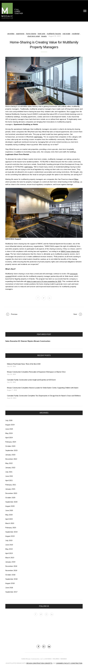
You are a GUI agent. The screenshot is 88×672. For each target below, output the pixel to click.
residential (75, 34)
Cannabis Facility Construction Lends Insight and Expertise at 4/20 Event (31, 380)
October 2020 (10, 497)
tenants (44, 36)
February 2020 (10, 527)
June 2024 (9, 429)
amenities (10, 34)
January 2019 (10, 562)
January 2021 (10, 489)
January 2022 (10, 467)
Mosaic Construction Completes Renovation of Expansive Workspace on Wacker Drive (36, 372)
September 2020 (11, 502)
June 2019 (9, 545)
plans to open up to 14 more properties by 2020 (44, 281)
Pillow (76, 179)
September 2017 (11, 592)
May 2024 (9, 433)
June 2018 (9, 588)
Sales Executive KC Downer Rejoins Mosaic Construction (27, 341)
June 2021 (9, 476)
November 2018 (11, 570)
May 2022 (9, 463)
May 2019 (9, 549)
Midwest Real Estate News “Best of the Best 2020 (23, 364)
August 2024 (9, 425)
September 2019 (11, 532)
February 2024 (10, 442)
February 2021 (10, 485)
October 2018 (10, 575)
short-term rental (33, 36)
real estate (66, 34)
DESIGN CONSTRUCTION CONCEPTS (39, 663)
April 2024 (9, 437)
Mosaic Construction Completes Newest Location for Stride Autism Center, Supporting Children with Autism (42, 388)
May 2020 (9, 515)
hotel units (41, 34)
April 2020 (9, 519)
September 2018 (11, 579)
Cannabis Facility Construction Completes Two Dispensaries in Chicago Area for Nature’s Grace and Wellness (44, 396)
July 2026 (8, 420)
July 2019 (8, 540)
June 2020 (9, 510)
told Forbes (38, 137)
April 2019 (9, 553)
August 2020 (9, 506)
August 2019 (9, 536)
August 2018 (9, 583)
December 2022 (11, 459)
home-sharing (31, 34)
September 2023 (11, 450)
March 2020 (9, 523)
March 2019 (9, 557)
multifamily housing (54, 34)
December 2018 (11, 566)
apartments (20, 34)
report (73, 111)
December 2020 (11, 493)
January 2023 (10, 455)
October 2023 (10, 446)
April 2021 (9, 480)
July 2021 (8, 472)
